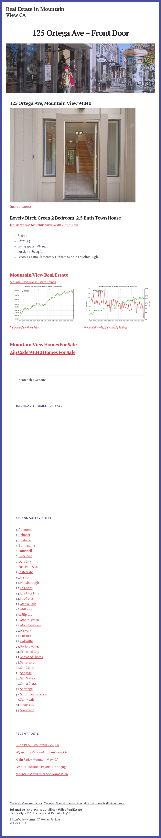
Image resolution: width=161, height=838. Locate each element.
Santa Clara (28, 684)
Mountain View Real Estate (39, 275)
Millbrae (26, 609)
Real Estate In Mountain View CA (35, 12)
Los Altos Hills (30, 593)
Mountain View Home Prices (25, 327)
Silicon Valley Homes (22, 819)
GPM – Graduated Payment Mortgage (41, 767)
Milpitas (26, 615)
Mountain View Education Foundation (42, 774)
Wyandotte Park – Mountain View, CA (41, 752)
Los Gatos (26, 599)
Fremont (26, 577)
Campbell (25, 551)
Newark (25, 630)
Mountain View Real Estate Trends (33, 282)
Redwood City (29, 652)
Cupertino (25, 556)
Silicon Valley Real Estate (65, 809)
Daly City (24, 561)
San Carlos (27, 668)
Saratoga (26, 689)
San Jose (25, 673)
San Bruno (27, 662)
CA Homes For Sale (48, 819)
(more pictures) (20, 207)
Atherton (24, 530)
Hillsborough (29, 583)
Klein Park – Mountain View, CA (37, 759)
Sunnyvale (27, 699)
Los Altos (26, 588)
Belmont (24, 535)
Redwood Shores (31, 657)
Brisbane (24, 540)
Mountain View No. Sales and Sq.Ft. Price (105, 327)
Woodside (27, 710)
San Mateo (27, 678)
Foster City (25, 572)
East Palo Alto (28, 567)
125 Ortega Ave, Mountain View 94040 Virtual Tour (44, 225)
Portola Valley (29, 646)
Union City (27, 705)
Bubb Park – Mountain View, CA (37, 745)
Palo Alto (26, 641)
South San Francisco (33, 694)
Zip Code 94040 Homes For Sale (42, 352)
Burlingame (26, 545)
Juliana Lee (17, 809)
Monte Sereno (29, 620)
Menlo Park (28, 604)
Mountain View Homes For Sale (43, 344)
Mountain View (30, 625)
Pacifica (25, 636)
